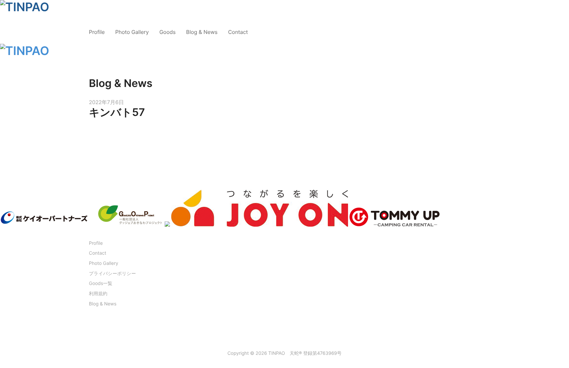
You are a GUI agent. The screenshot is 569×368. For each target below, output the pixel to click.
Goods (167, 32)
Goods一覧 (100, 283)
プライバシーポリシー (112, 273)
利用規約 (98, 294)
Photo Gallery (132, 32)
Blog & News (201, 32)
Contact (238, 32)
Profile (97, 32)
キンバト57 (117, 112)
